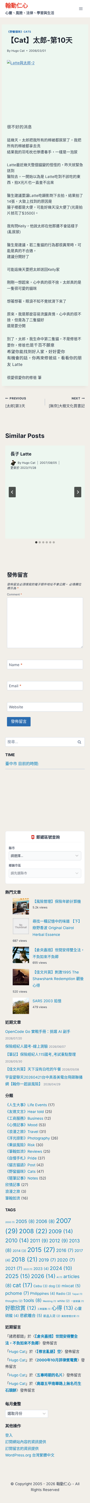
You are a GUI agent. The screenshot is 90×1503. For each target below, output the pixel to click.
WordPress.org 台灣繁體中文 (29, 1455)
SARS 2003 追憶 (47, 1001)
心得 (62, 1308)
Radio (63, 1294)
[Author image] (13, 463)
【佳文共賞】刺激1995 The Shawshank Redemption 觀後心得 (58, 979)
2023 (41, 1269)
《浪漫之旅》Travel (21, 1131)
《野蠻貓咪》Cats (19, 31)
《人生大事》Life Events (26, 1105)
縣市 (12, 848)
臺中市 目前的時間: (22, 763)
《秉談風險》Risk (20, 1145)
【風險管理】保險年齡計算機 (57, 901)
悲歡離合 (31, 1315)
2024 (61, 1268)
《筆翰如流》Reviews (23, 1151)
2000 (10, 1222)
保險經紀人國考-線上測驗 (26, 1046)
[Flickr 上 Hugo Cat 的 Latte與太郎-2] (45, 88)
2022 (27, 1269)
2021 (13, 1268)
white (63, 1301)
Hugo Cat (18, 50)
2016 (64, 1250)
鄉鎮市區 (15, 865)
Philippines (42, 1293)
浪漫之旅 (12, 1191)
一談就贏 (77, 1301)
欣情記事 (12, 1185)
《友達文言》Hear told (24, 1111)
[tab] (36, 542)
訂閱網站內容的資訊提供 (25, 1442)
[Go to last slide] (12, 492)
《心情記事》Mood (21, 1125)
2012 (58, 1240)
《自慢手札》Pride (21, 1158)
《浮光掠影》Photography (27, 1138)
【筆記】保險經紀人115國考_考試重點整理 (40, 1054)
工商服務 (43, 1309)
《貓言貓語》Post (20, 1165)
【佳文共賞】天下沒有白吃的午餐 (33, 1069)
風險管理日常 (70, 1316)
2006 (45, 1221)
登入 (9, 1435)
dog (55, 1286)
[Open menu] (81, 8)
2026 (43, 1276)
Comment (14, 594)
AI (59, 1277)
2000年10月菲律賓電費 (57, 1360)
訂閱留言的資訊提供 (22, 1448)
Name (15, 664)
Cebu (40, 1286)
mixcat (71, 1285)
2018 (24, 1259)
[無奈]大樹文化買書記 (67, 402)
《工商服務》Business (24, 1118)
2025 (17, 1276)
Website (16, 707)
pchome (17, 1293)
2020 (66, 1260)
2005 (25, 1221)
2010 (17, 1240)
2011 (39, 1240)
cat (22, 1285)
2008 (33, 1231)
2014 (19, 1251)
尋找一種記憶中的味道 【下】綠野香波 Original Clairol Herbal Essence (57, 928)
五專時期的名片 (50, 1375)
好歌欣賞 (20, 1308)
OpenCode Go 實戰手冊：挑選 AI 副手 (37, 1031)
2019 (47, 1260)
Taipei (77, 1294)
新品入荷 (51, 1316)
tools (33, 1300)
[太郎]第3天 (15, 402)
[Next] (77, 492)
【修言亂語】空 (49, 1351)
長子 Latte (20, 454)
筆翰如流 (12, 1198)
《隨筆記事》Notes (21, 1178)
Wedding (49, 1301)
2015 (41, 1249)
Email (15, 686)
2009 (60, 1231)
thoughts (13, 1301)
